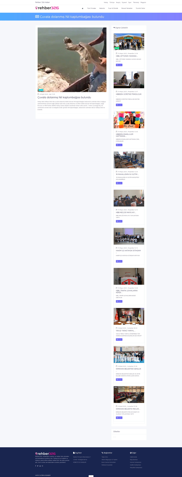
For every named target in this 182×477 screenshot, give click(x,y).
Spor (129, 2)
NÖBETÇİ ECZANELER (79, 462)
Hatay (106, 2)
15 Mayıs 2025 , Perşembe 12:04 (128, 288)
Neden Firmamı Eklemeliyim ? (82, 457)
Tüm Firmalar (91, 8)
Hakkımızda (133, 457)
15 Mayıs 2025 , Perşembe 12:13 (128, 248)
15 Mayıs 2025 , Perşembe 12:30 (128, 131)
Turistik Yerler (140, 8)
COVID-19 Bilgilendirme (80, 459)
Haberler (102, 8)
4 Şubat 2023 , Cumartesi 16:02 (127, 328)
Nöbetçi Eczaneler (107, 465)
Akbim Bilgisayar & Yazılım (109, 459)
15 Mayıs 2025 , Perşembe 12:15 (128, 210)
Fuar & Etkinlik (113, 8)
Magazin (143, 2)
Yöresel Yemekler (127, 8)
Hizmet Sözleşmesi (135, 462)
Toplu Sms (105, 457)
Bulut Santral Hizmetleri (109, 462)
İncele (120, 65)
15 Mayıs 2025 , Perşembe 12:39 (128, 53)
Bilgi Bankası (134, 459)
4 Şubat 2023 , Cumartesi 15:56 (127, 406)
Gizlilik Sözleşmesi (135, 465)
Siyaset (124, 2)
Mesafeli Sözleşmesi (136, 467)
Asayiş (118, 2)
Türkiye (112, 2)
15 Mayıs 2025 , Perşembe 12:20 (128, 171)
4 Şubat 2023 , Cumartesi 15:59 (127, 366)
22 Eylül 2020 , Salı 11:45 (47, 94)
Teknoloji (136, 2)
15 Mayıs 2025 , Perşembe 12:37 (128, 91)
